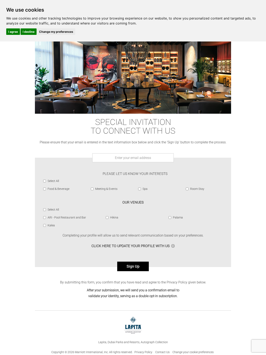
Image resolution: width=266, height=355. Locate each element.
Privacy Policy (143, 352)
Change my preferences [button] (56, 31)
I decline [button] (28, 31)
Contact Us (162, 352)
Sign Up (133, 266)
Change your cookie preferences (193, 352)
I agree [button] (13, 31)
